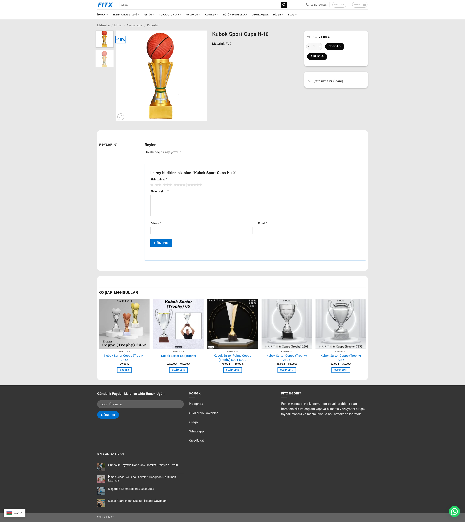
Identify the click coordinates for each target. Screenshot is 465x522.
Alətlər (210, 14)
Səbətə (335, 46)
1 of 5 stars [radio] (151, 185)
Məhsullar (103, 25)
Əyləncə (192, 14)
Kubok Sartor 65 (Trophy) (178, 356)
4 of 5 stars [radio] (179, 185)
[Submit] (284, 5)
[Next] (200, 76)
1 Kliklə (317, 56)
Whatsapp (196, 431)
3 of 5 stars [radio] (167, 185)
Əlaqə (193, 422)
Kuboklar (153, 25)
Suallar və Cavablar (203, 412)
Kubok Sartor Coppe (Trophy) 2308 (286, 358)
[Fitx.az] (105, 5)
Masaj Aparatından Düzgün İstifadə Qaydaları (137, 500)
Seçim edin (178, 370)
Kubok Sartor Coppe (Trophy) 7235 (341, 358)
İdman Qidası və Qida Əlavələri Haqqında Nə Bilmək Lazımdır (142, 478)
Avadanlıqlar (135, 25)
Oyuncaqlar (260, 14)
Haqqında (196, 403)
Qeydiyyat (196, 440)
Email (262, 223)
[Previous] (122, 76)
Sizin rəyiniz (159, 191)
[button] (360, 5)
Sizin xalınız (158, 179)
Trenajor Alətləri (125, 14)
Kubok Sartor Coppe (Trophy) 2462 (124, 358)
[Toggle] (309, 82)
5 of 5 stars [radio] (194, 185)
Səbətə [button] (124, 370)
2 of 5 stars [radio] (157, 185)
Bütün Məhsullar (235, 14)
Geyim (148, 14)
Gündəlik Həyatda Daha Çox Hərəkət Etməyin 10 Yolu (143, 465)
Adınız (155, 223)
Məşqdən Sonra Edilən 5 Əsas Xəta (131, 488)
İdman (101, 14)
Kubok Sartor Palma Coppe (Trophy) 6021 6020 (232, 358)
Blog (291, 14)
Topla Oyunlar (169, 14)
